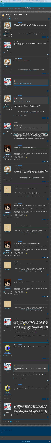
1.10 (38, 8)
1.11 (40, 8)
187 (15, 18)
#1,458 (47, 362)
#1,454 (47, 279)
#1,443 (47, 58)
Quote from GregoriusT (20, 365)
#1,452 (47, 241)
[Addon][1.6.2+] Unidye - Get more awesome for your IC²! (31, 194)
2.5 (14, 8)
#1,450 (47, 203)
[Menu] (50, 1)
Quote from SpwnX (19, 80)
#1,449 (47, 186)
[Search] (45, 1)
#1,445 (47, 95)
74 (11, 18)
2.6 (16, 8)
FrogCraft (27, 195)
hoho (20, 378)
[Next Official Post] (45, 37)
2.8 (19, 8)
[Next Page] (17, 18)
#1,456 (47, 318)
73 (9, 18)
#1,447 (47, 145)
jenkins (29, 7)
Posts (4, 34)
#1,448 (47, 165)
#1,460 (47, 403)
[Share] (49, 19)
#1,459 (47, 384)
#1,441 (47, 22)
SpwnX (21, 115)
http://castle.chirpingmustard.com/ (23, 87)
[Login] (47, 1)
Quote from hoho (19, 98)
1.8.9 (33, 8)
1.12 (43, 8)
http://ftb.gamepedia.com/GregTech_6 (30, 34)
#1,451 (47, 223)
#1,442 (47, 41)
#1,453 (47, 261)
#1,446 (47, 122)
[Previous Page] (2, 18)
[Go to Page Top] (49, 441)
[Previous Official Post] (43, 37)
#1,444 (47, 77)
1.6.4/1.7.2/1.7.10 (29, 8)
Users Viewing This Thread (6, 430)
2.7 (18, 8)
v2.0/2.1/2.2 (9, 8)
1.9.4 (36, 8)
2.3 (12, 8)
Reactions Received (6, 33)
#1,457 (47, 344)
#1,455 (47, 300)
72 (7, 18)
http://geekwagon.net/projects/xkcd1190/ (23, 60)
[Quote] (47, 37)
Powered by (25, 441)
